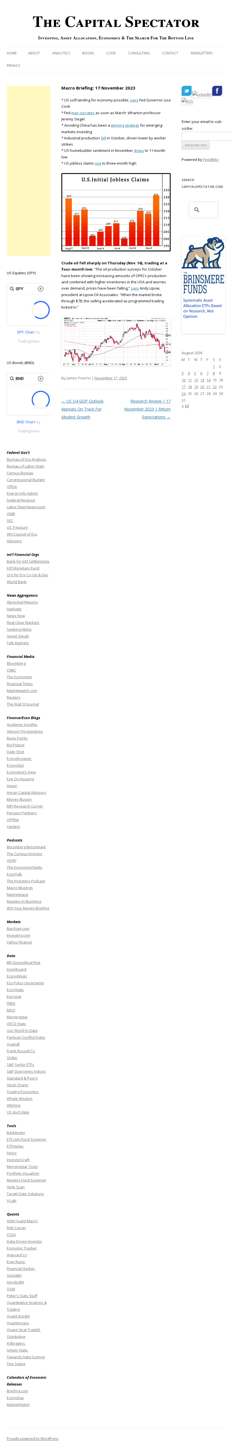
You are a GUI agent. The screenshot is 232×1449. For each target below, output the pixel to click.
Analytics (61, 53)
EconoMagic (17, 976)
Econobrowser (19, 758)
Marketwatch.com (22, 690)
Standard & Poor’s (22, 1078)
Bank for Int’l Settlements (28, 561)
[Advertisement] (28, 171)
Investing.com (18, 935)
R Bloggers (16, 1343)
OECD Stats (16, 1023)
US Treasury (17, 527)
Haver (12, 785)
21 (208, 386)
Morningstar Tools (22, 1166)
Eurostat (14, 996)
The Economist (19, 676)
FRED (11, 1003)
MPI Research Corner (25, 806)
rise (98, 163)
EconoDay (15, 1397)
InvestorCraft (18, 1159)
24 (184, 393)
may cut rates (82, 112)
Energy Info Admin (22, 493)
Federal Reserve (21, 500)
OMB (11, 513)
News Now (16, 615)
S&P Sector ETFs (20, 1064)
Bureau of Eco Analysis (26, 459)
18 (190, 386)
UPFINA (13, 819)
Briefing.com (17, 1390)
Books (88, 53)
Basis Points (17, 738)
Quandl (13, 1044)
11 (190, 380)
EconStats (15, 989)
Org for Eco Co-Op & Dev (27, 574)
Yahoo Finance (19, 942)
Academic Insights (22, 724)
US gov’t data (18, 1112)
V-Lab (11, 1200)
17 (184, 386)
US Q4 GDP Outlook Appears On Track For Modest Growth (82, 409)
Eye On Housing (20, 778)
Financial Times (20, 683)
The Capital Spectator (116, 21)
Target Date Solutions (25, 1193)
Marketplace (17, 894)
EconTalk (14, 874)
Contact (170, 53)
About (34, 53)
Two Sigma (16, 1363)
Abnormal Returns (22, 602)
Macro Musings (20, 887)
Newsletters (201, 53)
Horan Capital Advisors (26, 792)
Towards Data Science (26, 1356)
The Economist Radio (24, 867)
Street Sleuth (18, 636)
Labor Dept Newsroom (26, 506)
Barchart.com (18, 928)
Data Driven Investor (24, 1241)
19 (196, 386)
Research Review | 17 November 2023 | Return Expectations (147, 409)
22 (215, 386)
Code (111, 53)
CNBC (11, 670)
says (134, 100)
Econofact (15, 765)
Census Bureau (20, 472)
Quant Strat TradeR (24, 1329)
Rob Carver (16, 1227)
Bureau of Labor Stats (25, 466)
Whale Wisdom (20, 1098)
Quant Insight (18, 1316)
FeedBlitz (211, 159)
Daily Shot (15, 751)
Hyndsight (15, 1282)
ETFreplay (15, 1146)
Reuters (13, 697)
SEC (10, 520)
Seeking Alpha (19, 629)
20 (202, 386)
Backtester (16, 1132)
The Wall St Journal (23, 704)
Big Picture (16, 744)
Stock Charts (17, 1084)
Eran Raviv (16, 1261)
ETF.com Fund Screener (26, 1139)
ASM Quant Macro (22, 1220)
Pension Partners (22, 812)
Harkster (14, 608)
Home (12, 53)
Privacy (13, 65)
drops (139, 150)
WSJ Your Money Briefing (28, 908)
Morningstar (17, 1016)
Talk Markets (18, 642)
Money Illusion (19, 799)
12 (196, 380)
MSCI (11, 1010)
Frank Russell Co (21, 1050)
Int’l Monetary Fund (23, 568)
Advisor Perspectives (25, 731)
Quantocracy (18, 1322)
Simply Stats (18, 1350)
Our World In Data (22, 1030)
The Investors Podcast (26, 880)
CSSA (11, 1234)
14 (208, 380)
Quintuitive (16, 1336)
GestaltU (14, 1275)
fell (103, 138)
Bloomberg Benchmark (26, 846)
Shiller (12, 1057)
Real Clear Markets (23, 622)
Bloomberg (16, 663)
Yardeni (13, 826)
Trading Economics (23, 1091)
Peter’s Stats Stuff (22, 1295)
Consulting (139, 53)
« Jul (185, 405)
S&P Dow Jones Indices (26, 1071)
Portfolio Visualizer (23, 1173)
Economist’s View (21, 772)
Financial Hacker (21, 1268)
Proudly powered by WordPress (32, 1438)
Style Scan (16, 1186)
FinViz (12, 1152)
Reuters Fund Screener (26, 1180)
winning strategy (125, 125)
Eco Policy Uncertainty (25, 982)
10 (184, 380)
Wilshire (14, 1105)
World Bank (17, 581)
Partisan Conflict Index (26, 1037)
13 (202, 380)
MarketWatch (18, 1404)
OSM (11, 1288)
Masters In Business (24, 901)
